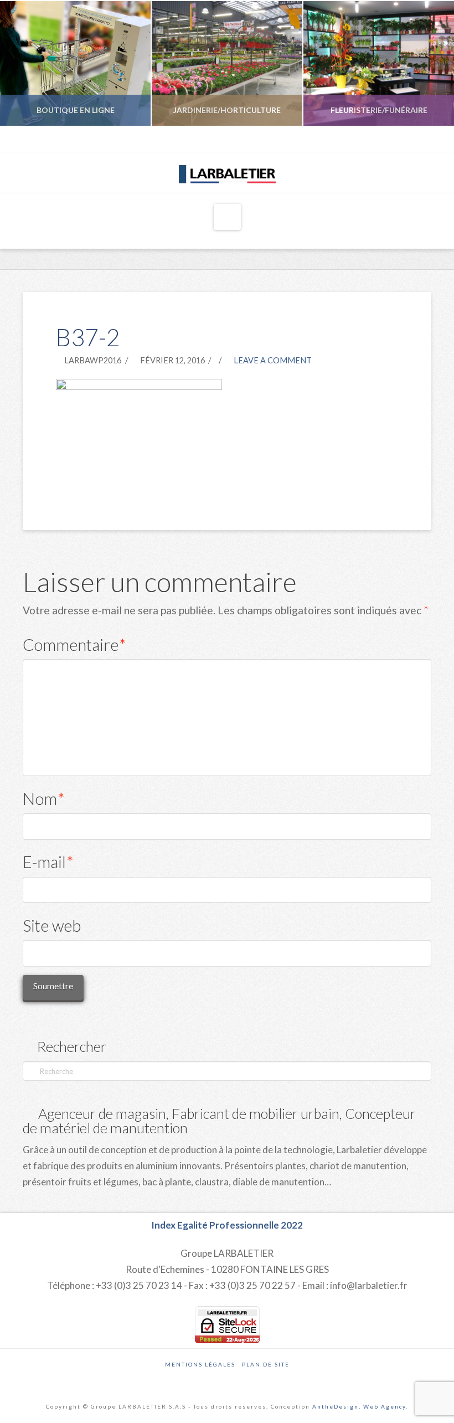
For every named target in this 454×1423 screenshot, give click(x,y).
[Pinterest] (426, 139)
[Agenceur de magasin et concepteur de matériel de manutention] (227, 172)
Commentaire (74, 644)
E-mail (48, 861)
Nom (44, 798)
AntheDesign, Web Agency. (360, 1406)
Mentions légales (200, 1364)
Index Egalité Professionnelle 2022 (227, 1225)
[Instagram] (411, 139)
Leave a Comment (272, 360)
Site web (52, 925)
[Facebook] (383, 139)
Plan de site (266, 1364)
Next (430, 63)
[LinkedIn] (397, 139)
